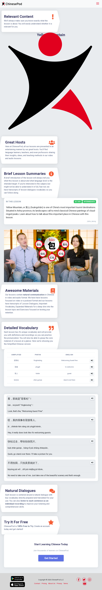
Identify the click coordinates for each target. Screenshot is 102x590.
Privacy (59, 583)
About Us (51, 583)
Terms (65, 583)
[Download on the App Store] (17, 584)
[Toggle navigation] (98, 4)
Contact (37, 583)
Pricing (44, 583)
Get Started (51, 558)
